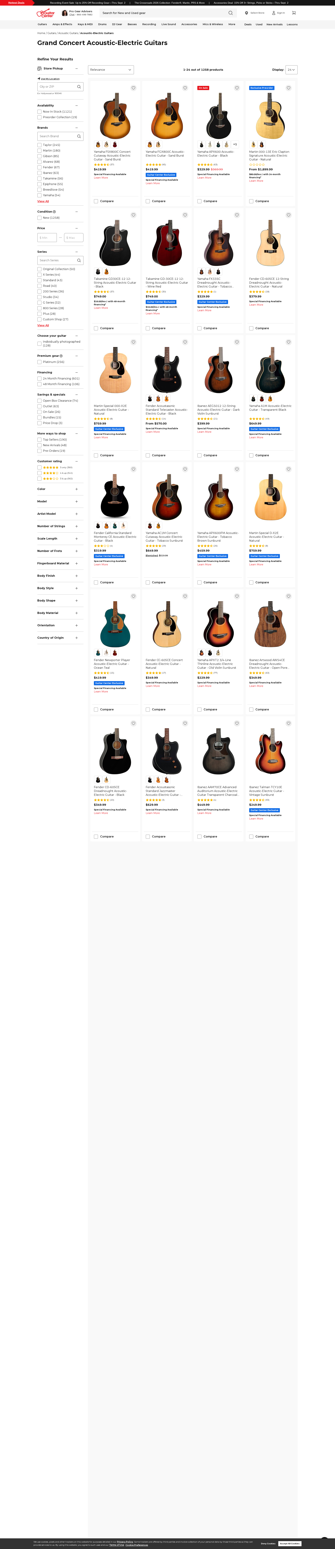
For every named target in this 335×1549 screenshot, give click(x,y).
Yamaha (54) (51, 195)
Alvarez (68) (51, 161)
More (232, 24)
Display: (278, 69)
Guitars (42, 24)
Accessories (189, 24)
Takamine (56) (53, 178)
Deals (248, 24)
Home (41, 33)
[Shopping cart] (293, 12)
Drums (102, 24)
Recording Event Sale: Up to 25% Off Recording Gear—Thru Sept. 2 (87, 2)
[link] (115, 155)
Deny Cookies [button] (268, 1544)
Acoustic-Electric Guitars (97, 33)
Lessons (292, 24)
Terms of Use (116, 1545)
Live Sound (169, 24)
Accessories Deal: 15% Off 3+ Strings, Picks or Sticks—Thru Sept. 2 (251, 2)
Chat (72, 15)
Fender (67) (51, 167)
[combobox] (111, 69)
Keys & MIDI (85, 24)
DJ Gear (117, 24)
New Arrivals (275, 24)
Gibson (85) (51, 156)
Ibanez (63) (51, 173)
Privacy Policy (125, 1541)
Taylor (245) (51, 145)
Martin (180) (51, 150)
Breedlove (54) (53, 189)
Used (259, 24)
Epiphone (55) (53, 184)
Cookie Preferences (136, 1545)
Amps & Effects (62, 24)
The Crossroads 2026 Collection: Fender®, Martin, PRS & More (170, 2)
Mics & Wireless (213, 24)
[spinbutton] (47, 237)
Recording (149, 24)
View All (43, 201)
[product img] (115, 116)
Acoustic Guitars (68, 33)
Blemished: (152, 555)
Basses (132, 24)
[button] (77, 12)
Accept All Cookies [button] (290, 1544)
